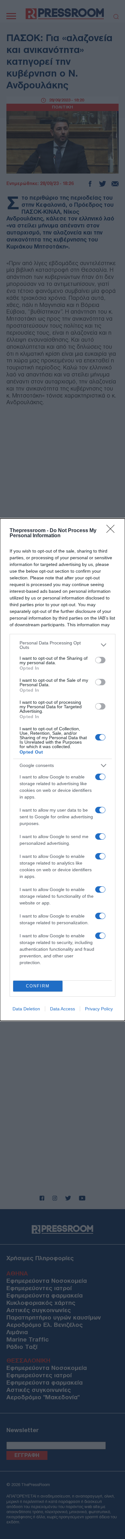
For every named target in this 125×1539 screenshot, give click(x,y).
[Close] (112, 531)
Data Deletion (26, 1008)
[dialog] (62, 769)
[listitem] (62, 645)
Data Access (62, 1008)
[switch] (100, 660)
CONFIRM (38, 986)
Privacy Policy (99, 1008)
